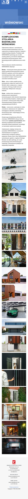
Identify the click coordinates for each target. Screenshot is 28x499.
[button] (26, 2)
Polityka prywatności (14, 487)
